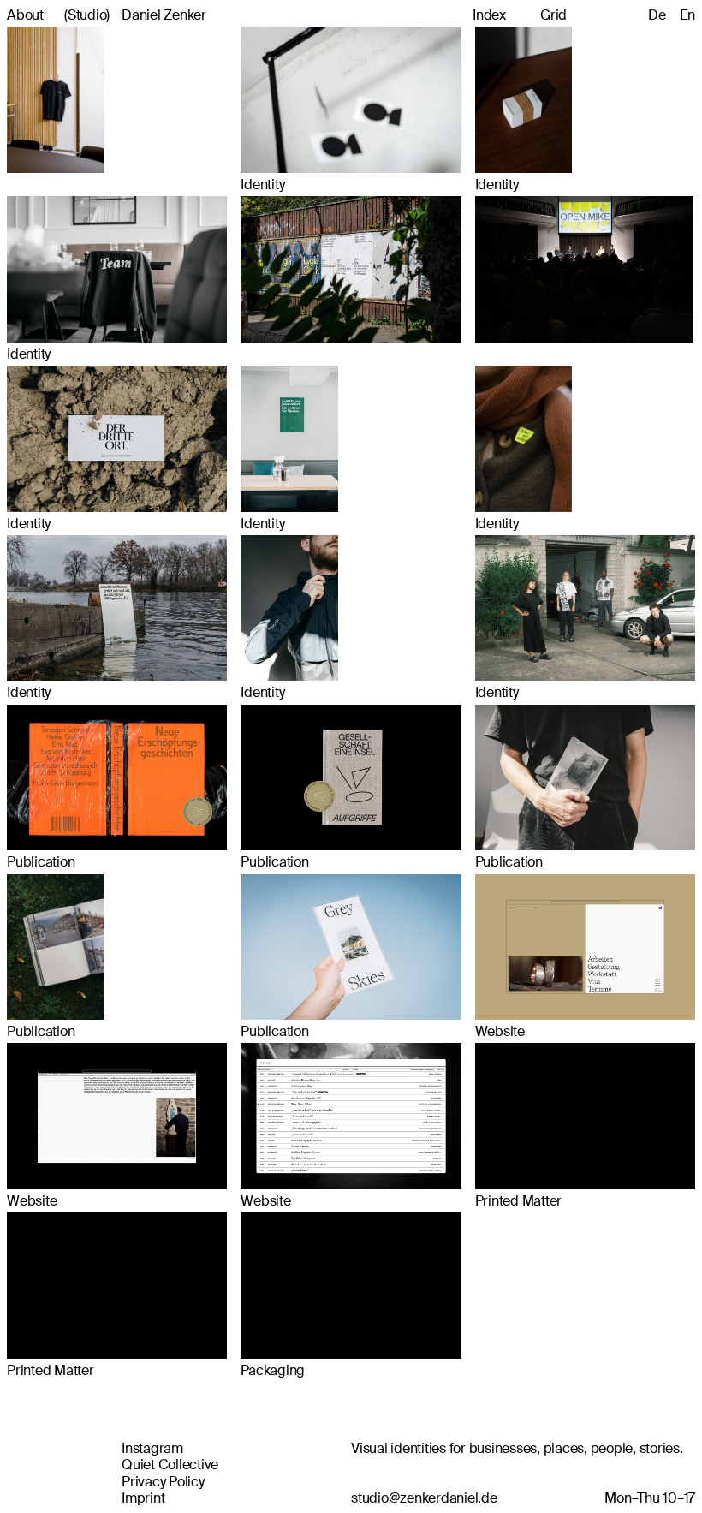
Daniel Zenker (135, 15)
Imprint (143, 1498)
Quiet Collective (170, 1464)
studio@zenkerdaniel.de (424, 1498)
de (657, 15)
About (25, 15)
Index (489, 15)
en (688, 15)
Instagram (152, 1448)
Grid (553, 15)
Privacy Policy (163, 1482)
